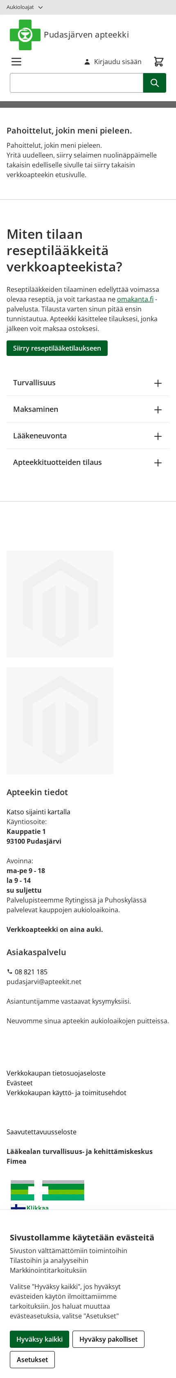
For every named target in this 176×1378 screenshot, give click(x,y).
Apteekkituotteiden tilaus (57, 462)
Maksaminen (35, 409)
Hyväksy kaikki (39, 1339)
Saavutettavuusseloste (42, 1131)
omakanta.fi (135, 299)
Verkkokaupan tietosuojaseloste (56, 1073)
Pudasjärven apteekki (86, 34)
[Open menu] (16, 61)
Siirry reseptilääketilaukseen (57, 348)
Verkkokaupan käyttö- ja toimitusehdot (66, 1092)
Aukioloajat (20, 7)
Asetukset (32, 1359)
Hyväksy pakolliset (108, 1339)
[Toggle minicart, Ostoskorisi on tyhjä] (158, 61)
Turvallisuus (34, 382)
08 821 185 (31, 971)
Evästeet (20, 1082)
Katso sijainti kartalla (38, 811)
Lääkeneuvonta (40, 435)
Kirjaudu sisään (118, 61)
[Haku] (154, 83)
